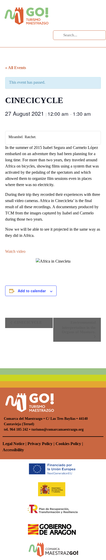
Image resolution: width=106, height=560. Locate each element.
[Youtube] (27, 37)
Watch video (15, 251)
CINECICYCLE (27, 322)
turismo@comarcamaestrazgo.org (57, 429)
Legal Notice (13, 443)
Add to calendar (32, 290)
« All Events (15, 67)
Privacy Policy (40, 443)
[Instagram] (46, 37)
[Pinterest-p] (36, 37)
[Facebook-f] (17, 37)
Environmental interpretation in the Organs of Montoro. (79, 327)
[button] (100, 18)
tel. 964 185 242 (16, 429)
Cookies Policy (68, 443)
